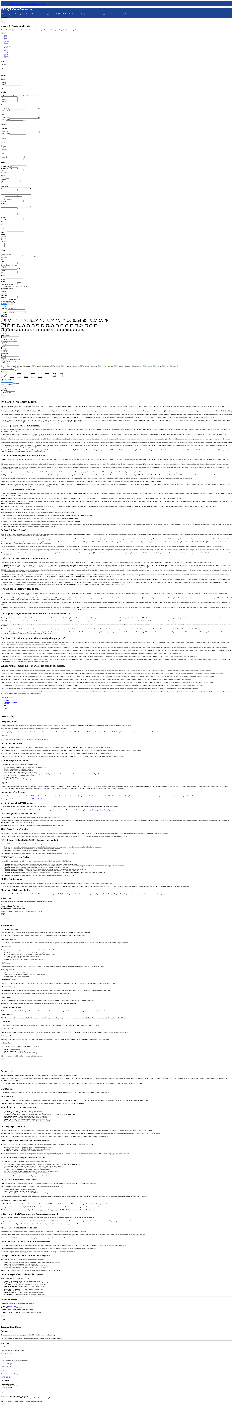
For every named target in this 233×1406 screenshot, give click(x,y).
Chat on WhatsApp (6, 1364)
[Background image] (1, 303)
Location (3, 234)
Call (4, 148)
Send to (3, 82)
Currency (3, 265)
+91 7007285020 (18, 1308)
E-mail (3, 197)
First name (4, 183)
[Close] (2, 396)
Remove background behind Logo (13, 368)
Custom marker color (9, 339)
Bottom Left (4, 350)
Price (2, 261)
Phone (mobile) (5, 192)
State (2, 223)
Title (2, 181)
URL (2, 65)
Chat (4, 146)
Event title (4, 232)
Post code (3, 219)
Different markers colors (10, 341)
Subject (3, 84)
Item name (4, 258)
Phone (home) (5, 186)
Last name (4, 185)
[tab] (5, 36)
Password (3, 159)
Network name (5, 166)
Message (3, 75)
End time (3, 238)
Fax (2, 210)
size (2, 390)
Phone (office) (5, 205)
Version (3, 179)
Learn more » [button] (4, 17)
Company (3, 201)
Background (4, 295)
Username (4, 149)
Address (3, 217)
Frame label (4, 379)
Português (38, 4)
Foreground (4, 308)
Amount (3, 281)
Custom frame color (8, 387)
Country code (5, 108)
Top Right (4, 342)
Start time (3, 236)
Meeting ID (4, 157)
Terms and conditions (10, 702)
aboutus (6, 703)
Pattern (3, 318)
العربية (6, 4)
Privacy (6, 700)
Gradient (5, 310)
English (15, 4)
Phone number (5, 110)
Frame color (4, 385)
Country (3, 225)
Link (2, 241)
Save (2, 22)
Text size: (16, 383)
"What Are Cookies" (38, 799)
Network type (5, 168)
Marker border (5, 323)
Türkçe (43, 4)
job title (3, 203)
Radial (5, 314)
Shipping (3, 267)
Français (24, 4)
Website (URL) (5, 199)
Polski (33, 4)
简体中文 (47, 4)
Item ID (3, 259)
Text (2, 88)
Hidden (5, 172)
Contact (6, 705)
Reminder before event (7, 240)
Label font (4, 381)
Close (2, 914)
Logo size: (16, 370)
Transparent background (10, 299)
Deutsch (10, 4)
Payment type (5, 254)
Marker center (5, 328)
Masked (5, 307)
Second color (4, 312)
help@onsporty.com (14, 1049)
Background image (8, 301)
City (2, 221)
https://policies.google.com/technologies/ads (101, 810)
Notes (2, 247)
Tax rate (3, 270)
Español (19, 4)
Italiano (29, 4)
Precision (3, 392)
